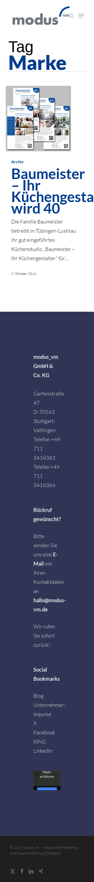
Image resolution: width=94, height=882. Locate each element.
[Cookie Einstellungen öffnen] (9, 875)
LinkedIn (42, 750)
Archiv (17, 161)
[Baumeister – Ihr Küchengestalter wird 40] (38, 118)
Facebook (44, 732)
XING (39, 741)
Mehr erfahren (47, 773)
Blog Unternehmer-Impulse (49, 705)
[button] (81, 15)
